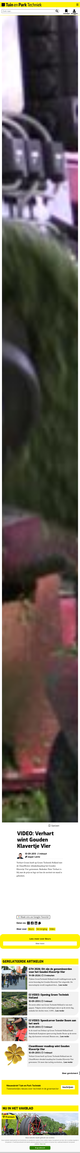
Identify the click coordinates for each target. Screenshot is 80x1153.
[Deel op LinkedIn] (36, 923)
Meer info (42, 1144)
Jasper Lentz (34, 856)
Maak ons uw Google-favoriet (35, 917)
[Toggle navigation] (77, 5)
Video (52, 929)
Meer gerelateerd (70, 1073)
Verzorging (41, 929)
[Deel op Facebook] (33, 923)
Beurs (31, 929)
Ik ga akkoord (40, 1148)
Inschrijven (67, 1087)
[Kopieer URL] (40, 923)
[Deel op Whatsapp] (29, 923)
